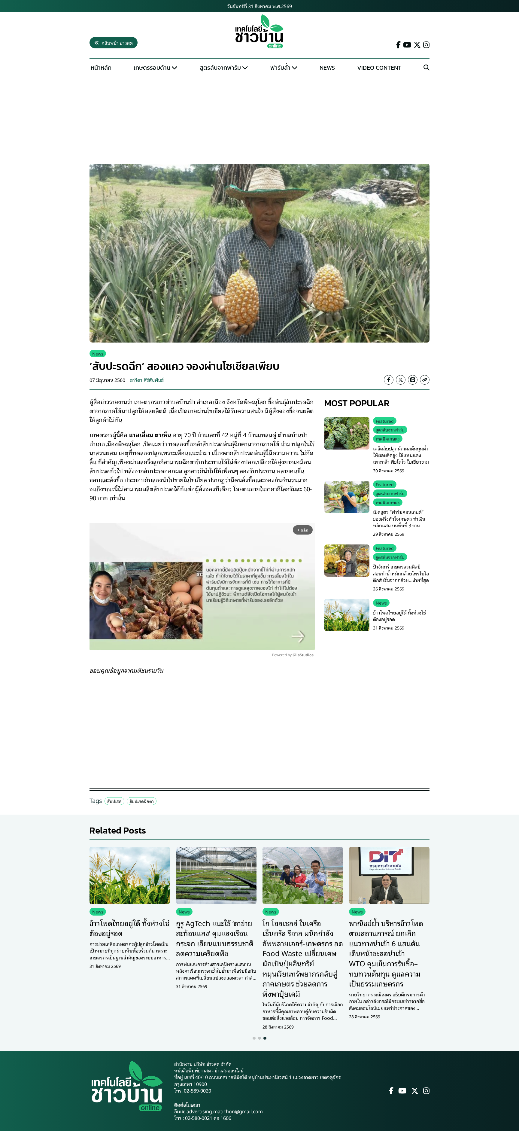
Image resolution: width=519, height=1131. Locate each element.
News (327, 67)
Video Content (379, 67)
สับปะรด (114, 800)
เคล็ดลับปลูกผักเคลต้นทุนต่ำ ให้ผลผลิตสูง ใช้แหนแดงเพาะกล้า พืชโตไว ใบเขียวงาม (401, 455)
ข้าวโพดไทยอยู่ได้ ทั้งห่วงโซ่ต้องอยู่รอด (399, 615)
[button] (254, 1038)
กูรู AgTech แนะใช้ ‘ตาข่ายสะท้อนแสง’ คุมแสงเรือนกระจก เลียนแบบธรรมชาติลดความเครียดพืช (214, 938)
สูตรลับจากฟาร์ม (220, 67)
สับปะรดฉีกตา (141, 800)
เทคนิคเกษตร (388, 438)
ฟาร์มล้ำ (280, 67)
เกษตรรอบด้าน (152, 67)
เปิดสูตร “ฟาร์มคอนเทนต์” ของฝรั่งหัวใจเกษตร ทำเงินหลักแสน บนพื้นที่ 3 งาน (399, 518)
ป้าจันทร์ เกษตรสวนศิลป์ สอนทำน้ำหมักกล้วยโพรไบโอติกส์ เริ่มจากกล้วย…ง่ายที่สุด (401, 573)
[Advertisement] (259, 119)
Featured (385, 420)
